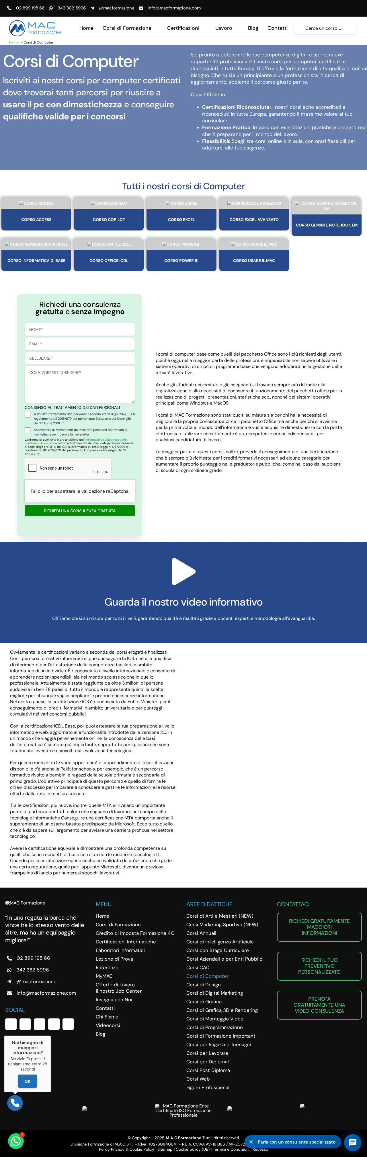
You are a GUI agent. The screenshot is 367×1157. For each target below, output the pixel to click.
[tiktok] (68, 1024)
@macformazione (116, 8)
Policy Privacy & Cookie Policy (126, 1149)
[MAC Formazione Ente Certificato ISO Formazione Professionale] (183, 1106)
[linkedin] (54, 1024)
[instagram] (39, 1024)
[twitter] (25, 1024)
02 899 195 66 (30, 8)
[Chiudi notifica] (251, 1142)
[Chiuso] (50, 1035)
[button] (16, 1141)
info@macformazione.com (174, 8)
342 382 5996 (72, 8)
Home (14, 42)
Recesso (260, 1149)
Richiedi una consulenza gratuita (80, 510)
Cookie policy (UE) (193, 1149)
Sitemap (165, 1149)
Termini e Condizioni (231, 1149)
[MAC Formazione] (25, 903)
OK (27, 1081)
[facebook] (11, 1024)
